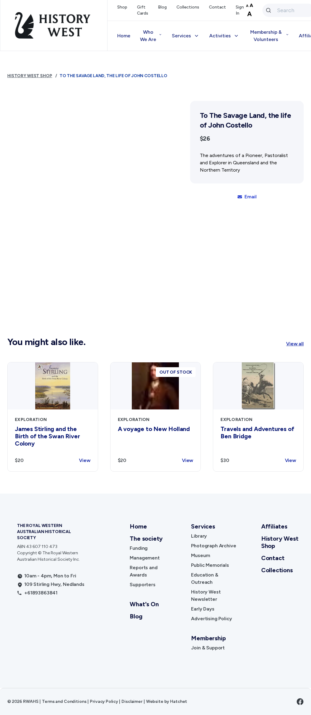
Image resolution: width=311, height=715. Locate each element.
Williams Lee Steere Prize (242, 96)
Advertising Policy (197, 144)
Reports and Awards (143, 571)
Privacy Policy (104, 701)
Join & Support (208, 648)
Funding (139, 548)
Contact (217, 7)
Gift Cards (142, 10)
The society (146, 538)
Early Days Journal (198, 132)
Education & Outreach (202, 108)
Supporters (142, 584)
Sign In (240, 10)
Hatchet (178, 701)
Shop (122, 7)
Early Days (202, 609)
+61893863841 (40, 593)
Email (250, 197)
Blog (162, 7)
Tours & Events (231, 84)
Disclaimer (131, 701)
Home (123, 36)
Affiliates (274, 526)
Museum (200, 555)
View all (295, 344)
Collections (187, 7)
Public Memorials (210, 565)
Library (199, 536)
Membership (208, 638)
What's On (144, 604)
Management (144, 558)
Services (203, 526)
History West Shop (198, 156)
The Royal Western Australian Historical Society (44, 531)
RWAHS (30, 701)
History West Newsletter (205, 120)
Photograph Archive (213, 546)
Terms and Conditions (64, 701)
